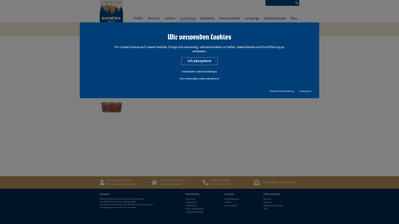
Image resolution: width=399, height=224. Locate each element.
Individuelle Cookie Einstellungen (199, 71)
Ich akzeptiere (199, 61)
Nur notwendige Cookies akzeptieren (199, 78)
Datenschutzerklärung (282, 91)
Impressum (305, 91)
